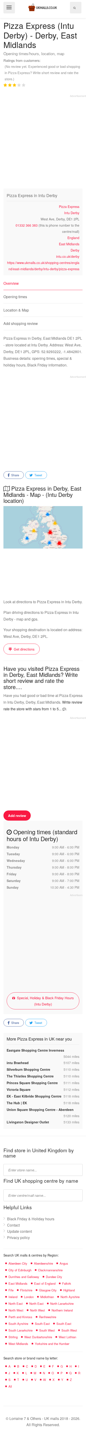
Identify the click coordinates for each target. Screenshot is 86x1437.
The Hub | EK (17, 1103)
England (73, 237)
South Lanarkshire (20, 1330)
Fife (11, 1290)
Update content (19, 1231)
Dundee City (54, 1277)
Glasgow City (48, 1290)
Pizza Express (69, 206)
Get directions (24, 649)
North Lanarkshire (62, 1303)
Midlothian (47, 1297)
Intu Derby (71, 212)
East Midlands (69, 244)
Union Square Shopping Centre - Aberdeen (40, 1109)
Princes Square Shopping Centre (32, 1082)
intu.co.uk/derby (67, 256)
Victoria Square (19, 1089)
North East (15, 1303)
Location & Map (16, 310)
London (29, 1297)
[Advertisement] (43, 141)
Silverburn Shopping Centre (28, 1069)
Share (14, 475)
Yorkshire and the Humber (52, 1343)
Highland (69, 1290)
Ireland (12, 1297)
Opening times (15, 296)
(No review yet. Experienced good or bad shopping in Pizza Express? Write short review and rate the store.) (42, 72)
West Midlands (18, 1343)
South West (47, 1330)
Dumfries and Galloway (23, 1277)
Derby (75, 250)
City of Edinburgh (19, 1270)
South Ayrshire (18, 1323)
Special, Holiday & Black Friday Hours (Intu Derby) (45, 1000)
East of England (44, 1283)
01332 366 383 (27, 225)
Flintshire (26, 1290)
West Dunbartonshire (38, 1337)
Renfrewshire (47, 1317)
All (10, 1386)
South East (42, 1323)
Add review (17, 815)
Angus (64, 1263)
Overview (11, 283)
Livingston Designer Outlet (28, 1122)
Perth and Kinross (20, 1317)
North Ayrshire (70, 1297)
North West (15, 1310)
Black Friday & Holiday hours (30, 1218)
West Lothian (67, 1337)
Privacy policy (18, 1237)
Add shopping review (20, 323)
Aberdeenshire (43, 1263)
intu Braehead (18, 1062)
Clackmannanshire (50, 1270)
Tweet (37, 475)
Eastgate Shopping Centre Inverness (35, 1050)
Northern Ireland (62, 1310)
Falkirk (66, 1283)
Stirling (13, 1337)
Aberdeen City (17, 1263)
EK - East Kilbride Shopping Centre (34, 1096)
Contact (13, 1225)
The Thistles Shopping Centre (30, 1076)
